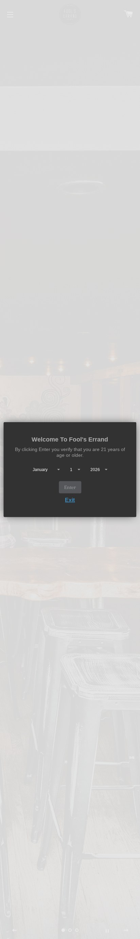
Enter (70, 487)
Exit (70, 500)
